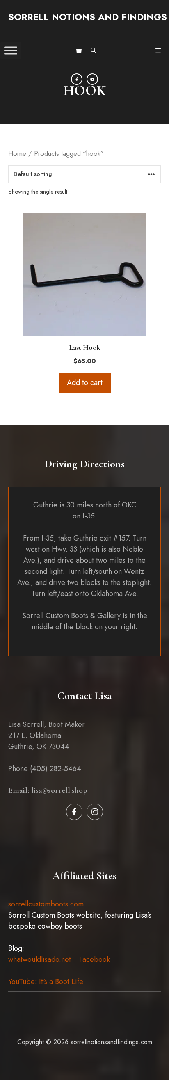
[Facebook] (76, 79)
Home (17, 153)
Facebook (94, 959)
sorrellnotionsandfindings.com (111, 1042)
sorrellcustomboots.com (46, 904)
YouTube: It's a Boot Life (45, 981)
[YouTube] (92, 79)
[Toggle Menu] (10, 50)
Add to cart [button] (85, 382)
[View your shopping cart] (79, 50)
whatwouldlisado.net (39, 959)
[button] (93, 50)
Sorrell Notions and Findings (87, 16)
